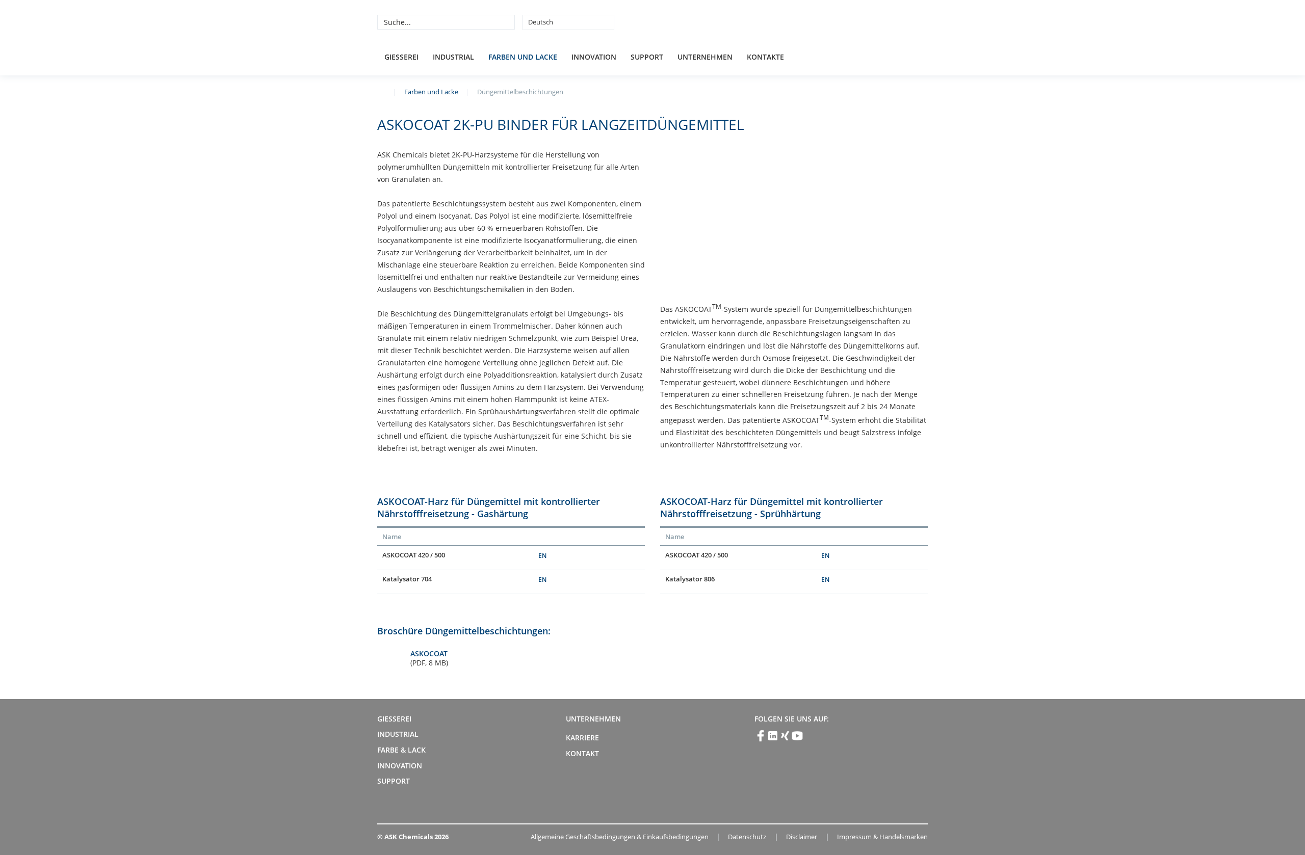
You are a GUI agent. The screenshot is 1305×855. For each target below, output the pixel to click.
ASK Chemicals (852, 22)
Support (647, 57)
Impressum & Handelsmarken (882, 836)
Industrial (453, 57)
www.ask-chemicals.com (381, 91)
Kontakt (582, 753)
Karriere (582, 737)
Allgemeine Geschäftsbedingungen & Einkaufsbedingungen (620, 836)
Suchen (506, 22)
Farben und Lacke (522, 57)
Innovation (593, 57)
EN (542, 555)
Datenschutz (747, 836)
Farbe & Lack (401, 750)
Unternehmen (705, 57)
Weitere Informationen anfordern (601, 558)
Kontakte (765, 57)
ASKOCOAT (429, 658)
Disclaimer (801, 836)
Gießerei (401, 57)
